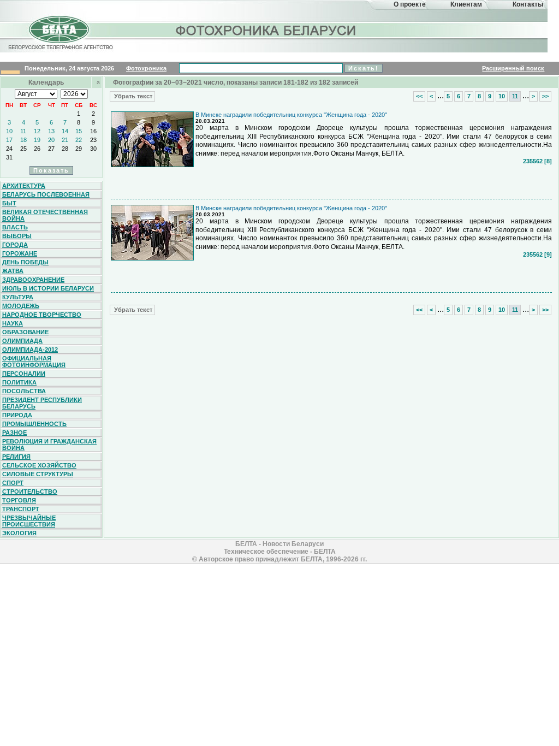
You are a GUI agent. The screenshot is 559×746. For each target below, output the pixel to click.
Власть (15, 227)
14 (65, 131)
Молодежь (20, 306)
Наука (12, 323)
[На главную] (59, 40)
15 (78, 131)
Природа (17, 415)
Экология (19, 533)
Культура (17, 297)
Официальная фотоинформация (34, 361)
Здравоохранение (33, 279)
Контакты (528, 4)
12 (37, 131)
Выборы (17, 236)
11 (23, 131)
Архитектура (23, 185)
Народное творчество (41, 314)
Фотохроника (146, 68)
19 (37, 140)
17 (9, 140)
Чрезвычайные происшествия (29, 521)
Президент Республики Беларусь (42, 403)
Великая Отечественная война (45, 215)
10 (9, 131)
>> (545, 96)
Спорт (12, 482)
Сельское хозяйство (39, 465)
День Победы (25, 262)
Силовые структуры (37, 474)
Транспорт (20, 509)
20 (51, 140)
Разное (14, 432)
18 (23, 140)
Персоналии (23, 373)
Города (15, 244)
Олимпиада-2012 (30, 349)
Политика (19, 382)
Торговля (19, 500)
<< (419, 96)
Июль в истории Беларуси (48, 288)
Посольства (24, 391)
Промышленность (34, 424)
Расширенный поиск (513, 68)
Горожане (19, 253)
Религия (16, 456)
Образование (25, 332)
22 (78, 140)
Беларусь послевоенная (46, 194)
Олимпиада (22, 341)
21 (65, 140)
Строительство (29, 491)
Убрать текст (132, 96)
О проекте (410, 4)
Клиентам (466, 4)
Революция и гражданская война (49, 444)
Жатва (12, 271)
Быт (9, 203)
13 (51, 131)
